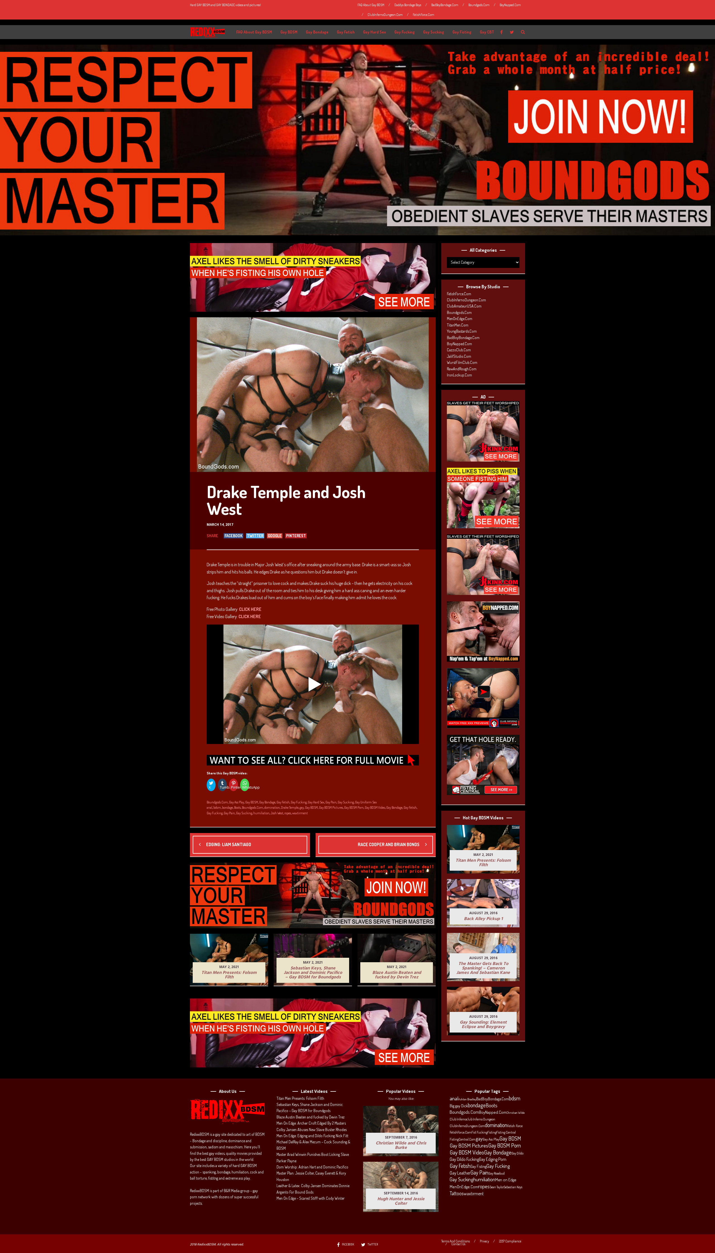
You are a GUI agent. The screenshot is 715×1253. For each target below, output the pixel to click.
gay (302, 807)
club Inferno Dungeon (480, 1119)
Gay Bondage (317, 32)
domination (272, 807)
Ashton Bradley (467, 1099)
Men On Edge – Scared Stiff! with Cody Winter (311, 1198)
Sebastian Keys (513, 1187)
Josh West (277, 813)
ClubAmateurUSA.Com (464, 306)
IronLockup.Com (459, 375)
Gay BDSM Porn (354, 807)
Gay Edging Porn (492, 1159)
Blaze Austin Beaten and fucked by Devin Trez (311, 1117)
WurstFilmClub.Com (462, 362)
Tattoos (457, 1193)
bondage (227, 807)
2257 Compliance (510, 1241)
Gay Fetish (346, 32)
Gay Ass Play (236, 802)
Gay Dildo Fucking (464, 1159)
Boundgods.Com (479, 5)
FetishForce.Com (423, 15)
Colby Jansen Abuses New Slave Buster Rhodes (312, 1129)
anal (209, 807)
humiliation (261, 813)
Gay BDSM (288, 32)
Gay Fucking (404, 32)
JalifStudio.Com (459, 356)
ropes (287, 813)
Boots (237, 807)
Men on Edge (505, 1179)
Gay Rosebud (496, 1173)
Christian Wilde (515, 1113)
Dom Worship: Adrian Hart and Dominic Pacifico (312, 1167)
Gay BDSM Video (375, 807)
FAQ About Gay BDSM (371, 5)
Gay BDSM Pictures (331, 807)
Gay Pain (331, 802)
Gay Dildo (517, 1153)
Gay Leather (460, 1173)
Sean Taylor (497, 1187)
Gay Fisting (461, 32)
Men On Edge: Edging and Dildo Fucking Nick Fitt (312, 1135)
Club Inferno (458, 1119)
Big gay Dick (459, 1105)
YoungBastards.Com (462, 331)
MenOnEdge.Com (459, 318)
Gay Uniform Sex (366, 802)
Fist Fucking (479, 1132)
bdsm (217, 807)
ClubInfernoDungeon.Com (385, 15)
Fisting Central (506, 1132)
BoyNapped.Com (510, 5)
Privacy (484, 1241)
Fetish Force (515, 1126)
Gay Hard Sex (374, 32)
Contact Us (458, 1244)
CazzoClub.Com (459, 349)
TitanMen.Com (457, 325)
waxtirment (300, 813)
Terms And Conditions (455, 1241)
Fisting (491, 1132)
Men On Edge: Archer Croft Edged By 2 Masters (311, 1123)
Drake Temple (290, 807)
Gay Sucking (433, 32)
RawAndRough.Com (461, 368)
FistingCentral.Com (463, 1139)
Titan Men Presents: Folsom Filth (300, 1098)
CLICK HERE (250, 609)
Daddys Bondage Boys (407, 5)
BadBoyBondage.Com (444, 5)
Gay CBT (487, 32)
